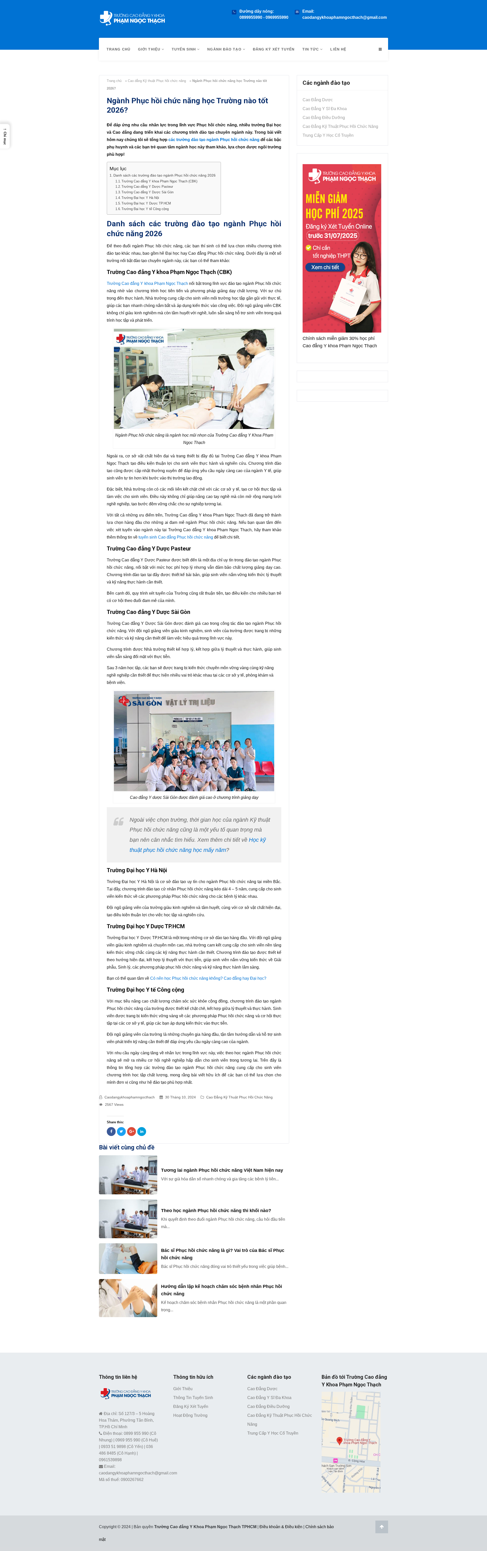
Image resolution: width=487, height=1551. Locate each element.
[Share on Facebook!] (111, 1131)
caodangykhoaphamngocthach (130, 1097)
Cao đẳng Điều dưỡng (324, 117)
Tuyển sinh (184, 49)
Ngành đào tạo (224, 49)
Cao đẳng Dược (318, 100)
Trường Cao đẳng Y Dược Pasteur (147, 186)
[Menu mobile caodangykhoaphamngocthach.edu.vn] (380, 49)
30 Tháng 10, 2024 (180, 1097)
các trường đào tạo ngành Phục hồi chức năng (213, 139)
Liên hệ (338, 49)
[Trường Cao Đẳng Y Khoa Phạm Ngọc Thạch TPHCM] (132, 17)
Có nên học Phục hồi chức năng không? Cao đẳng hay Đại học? (208, 978)
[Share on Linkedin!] (141, 1131)
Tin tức (311, 49)
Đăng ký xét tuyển (274, 49)
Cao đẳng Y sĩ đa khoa (325, 109)
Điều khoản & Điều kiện (280, 1527)
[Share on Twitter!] (121, 1131)
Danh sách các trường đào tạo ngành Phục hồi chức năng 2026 (164, 175)
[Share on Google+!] (131, 1131)
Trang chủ (118, 49)
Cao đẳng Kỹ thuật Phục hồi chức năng (157, 81)
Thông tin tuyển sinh (193, 1397)
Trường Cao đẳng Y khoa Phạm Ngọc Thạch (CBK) (159, 181)
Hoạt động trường (190, 1415)
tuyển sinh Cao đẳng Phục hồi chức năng (175, 537)
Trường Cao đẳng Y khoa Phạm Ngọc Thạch (147, 283)
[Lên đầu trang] (381, 1527)
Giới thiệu (150, 49)
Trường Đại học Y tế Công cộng (145, 209)
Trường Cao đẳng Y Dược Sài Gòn (147, 192)
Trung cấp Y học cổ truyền (328, 135)
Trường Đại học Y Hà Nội (140, 198)
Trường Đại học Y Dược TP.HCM (146, 203)
